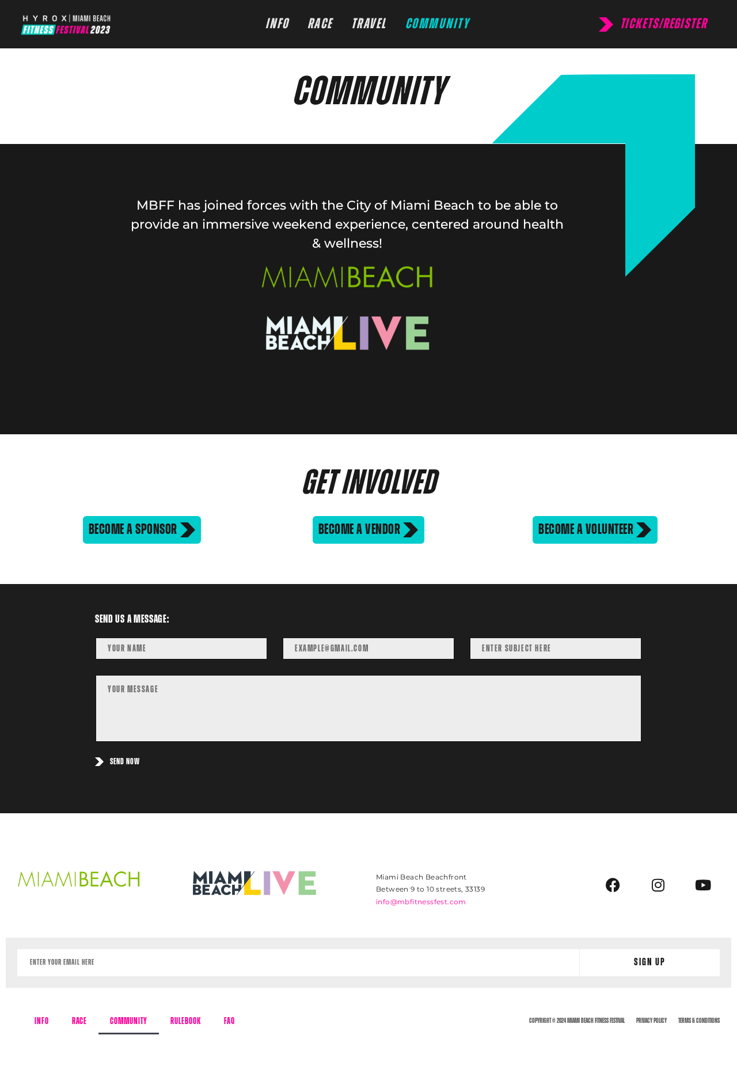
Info (42, 1021)
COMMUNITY (437, 24)
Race (80, 1021)
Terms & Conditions (699, 1020)
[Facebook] (612, 885)
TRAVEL (369, 24)
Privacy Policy (651, 1020)
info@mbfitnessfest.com (421, 901)
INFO (277, 24)
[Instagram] (658, 885)
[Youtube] (703, 885)
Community (128, 1021)
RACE (320, 24)
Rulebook (185, 1021)
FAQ (229, 1021)
